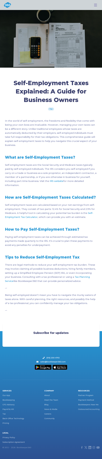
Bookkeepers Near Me (88, 405)
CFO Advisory (8, 405)
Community (49, 418)
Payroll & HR (8, 409)
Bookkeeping (8, 400)
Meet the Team (51, 400)
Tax (51, 109)
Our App (6, 395)
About (47, 395)
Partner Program (85, 395)
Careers (47, 414)
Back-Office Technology (13, 418)
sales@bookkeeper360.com (53, 362)
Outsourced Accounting (89, 409)
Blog (46, 405)
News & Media (50, 409)
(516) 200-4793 (53, 358)
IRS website (56, 181)
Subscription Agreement (13, 442)
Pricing (5, 423)
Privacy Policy (8, 437)
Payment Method (86, 400)
